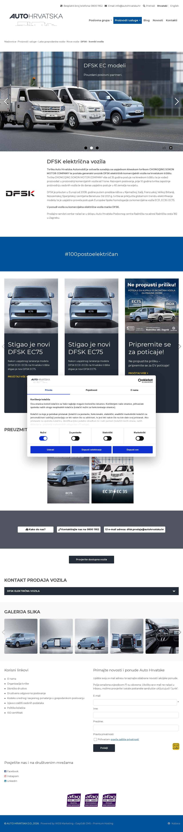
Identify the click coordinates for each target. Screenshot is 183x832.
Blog (146, 20)
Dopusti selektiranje (92, 450)
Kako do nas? (36, 529)
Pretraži (150, 6)
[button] (180, 346)
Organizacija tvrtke (18, 683)
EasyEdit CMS (83, 823)
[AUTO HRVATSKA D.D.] (35, 19)
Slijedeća (177, 101)
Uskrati (50, 450)
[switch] (75, 438)
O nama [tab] (134, 390)
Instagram (13, 776)
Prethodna (6, 101)
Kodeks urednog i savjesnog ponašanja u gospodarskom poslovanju (45, 698)
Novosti (158, 20)
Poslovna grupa (99, 20)
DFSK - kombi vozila (92, 41)
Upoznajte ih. (98, 80)
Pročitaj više (17, 376)
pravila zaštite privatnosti (125, 739)
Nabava (176, 823)
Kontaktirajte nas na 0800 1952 (80, 529)
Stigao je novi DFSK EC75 (29, 348)
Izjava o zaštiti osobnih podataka (25, 703)
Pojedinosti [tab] (91, 390)
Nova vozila (73, 41)
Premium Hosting (103, 823)
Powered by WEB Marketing (57, 823)
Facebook (12, 771)
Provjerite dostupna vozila (91, 559)
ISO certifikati (15, 712)
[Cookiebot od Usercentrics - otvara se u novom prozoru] (140, 381)
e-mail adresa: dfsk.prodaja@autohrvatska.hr (136, 529)
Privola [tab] (48, 390)
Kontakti (171, 20)
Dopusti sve (133, 450)
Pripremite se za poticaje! (150, 348)
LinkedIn (12, 781)
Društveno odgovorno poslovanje (26, 693)
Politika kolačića (16, 708)
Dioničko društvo (17, 688)
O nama (11, 678)
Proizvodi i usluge (126, 20)
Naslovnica (10, 41)
